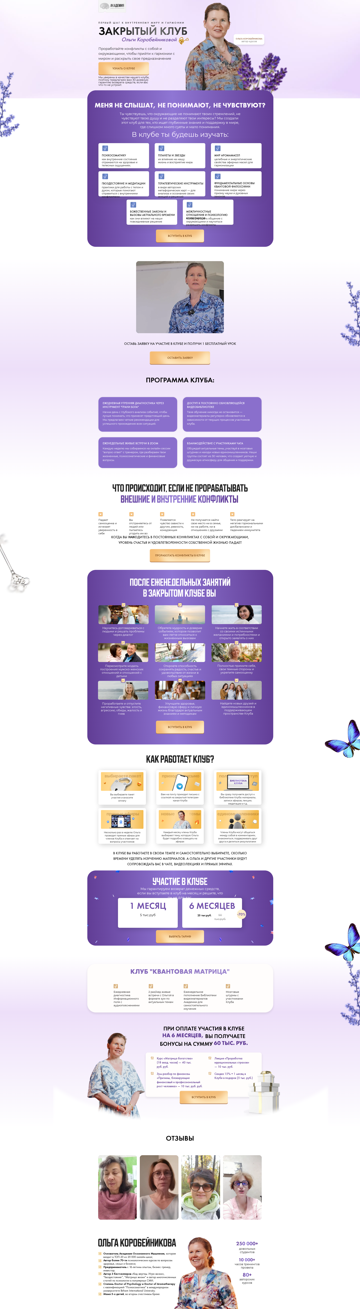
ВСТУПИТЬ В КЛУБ (180, 236)
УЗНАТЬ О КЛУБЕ (123, 68)
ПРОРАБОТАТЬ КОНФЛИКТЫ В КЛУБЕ (180, 555)
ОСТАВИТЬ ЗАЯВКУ (180, 358)
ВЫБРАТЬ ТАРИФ (180, 936)
